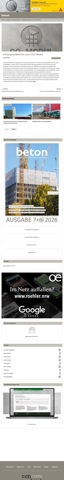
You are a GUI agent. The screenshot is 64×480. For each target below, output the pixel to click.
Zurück (7, 129)
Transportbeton (56, 58)
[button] (3, 476)
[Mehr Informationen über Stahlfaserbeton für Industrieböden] (46, 111)
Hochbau (35, 104)
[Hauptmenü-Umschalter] (60, 15)
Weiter (14, 129)
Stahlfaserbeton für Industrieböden (41, 121)
